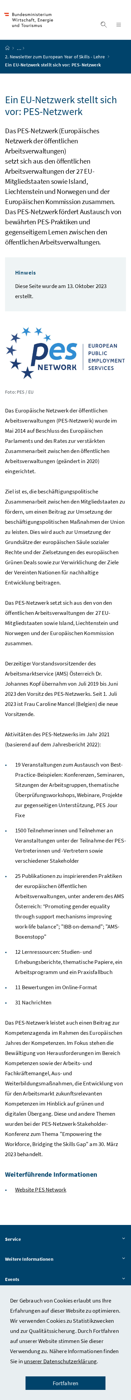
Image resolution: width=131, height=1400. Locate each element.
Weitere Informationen (29, 1259)
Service (13, 1239)
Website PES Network (40, 1189)
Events (12, 1279)
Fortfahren (66, 1383)
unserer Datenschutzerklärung (60, 1361)
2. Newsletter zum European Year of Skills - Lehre (55, 57)
